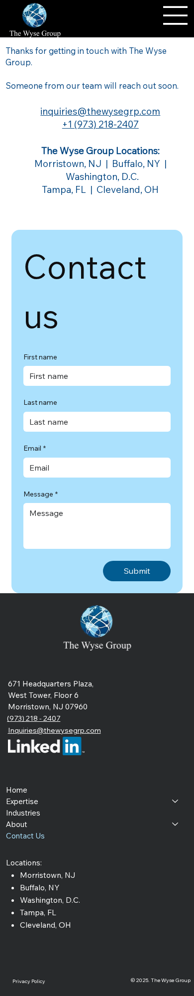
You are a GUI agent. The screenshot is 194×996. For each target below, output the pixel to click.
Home (16, 790)
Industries (23, 813)
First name (40, 356)
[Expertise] (175, 801)
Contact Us (25, 835)
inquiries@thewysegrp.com (100, 111)
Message (40, 494)
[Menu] (175, 15)
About (16, 824)
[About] (175, 824)
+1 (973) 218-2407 (100, 124)
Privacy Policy (28, 981)
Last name (40, 402)
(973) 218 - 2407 (33, 718)
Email (34, 448)
